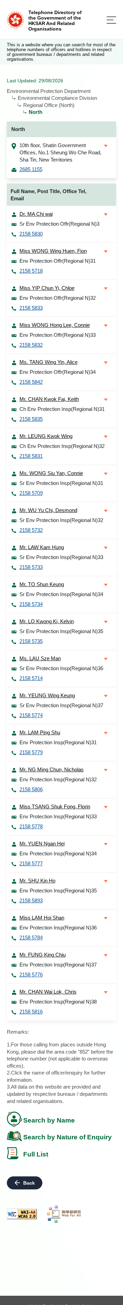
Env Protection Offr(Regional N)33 (57, 335)
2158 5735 (31, 641)
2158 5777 (31, 863)
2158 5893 (31, 900)
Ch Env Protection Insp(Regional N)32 (62, 446)
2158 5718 (31, 271)
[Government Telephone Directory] (15, 19)
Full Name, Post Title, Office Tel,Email (48, 194)
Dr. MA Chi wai (36, 214)
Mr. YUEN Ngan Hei (42, 843)
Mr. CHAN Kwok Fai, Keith (49, 399)
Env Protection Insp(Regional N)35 (58, 890)
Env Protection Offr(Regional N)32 (57, 298)
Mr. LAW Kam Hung (41, 547)
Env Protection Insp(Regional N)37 (58, 965)
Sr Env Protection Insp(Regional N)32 (61, 520)
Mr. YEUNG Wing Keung (47, 695)
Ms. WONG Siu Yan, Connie (51, 473)
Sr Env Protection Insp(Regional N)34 (61, 594)
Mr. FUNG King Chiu (42, 955)
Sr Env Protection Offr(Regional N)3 (59, 224)
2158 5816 (31, 1012)
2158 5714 (31, 678)
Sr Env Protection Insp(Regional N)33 (61, 557)
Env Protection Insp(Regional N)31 (58, 742)
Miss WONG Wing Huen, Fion (53, 251)
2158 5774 (31, 715)
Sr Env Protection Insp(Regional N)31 (61, 483)
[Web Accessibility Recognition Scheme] (64, 1214)
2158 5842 (31, 382)
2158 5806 (31, 789)
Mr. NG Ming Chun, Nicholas (51, 769)
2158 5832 (31, 345)
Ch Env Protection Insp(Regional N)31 (62, 409)
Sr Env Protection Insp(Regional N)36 (61, 668)
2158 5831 (31, 456)
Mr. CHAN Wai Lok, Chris (48, 992)
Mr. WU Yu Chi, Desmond (48, 510)
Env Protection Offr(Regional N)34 (57, 372)
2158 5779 (31, 752)
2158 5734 (31, 604)
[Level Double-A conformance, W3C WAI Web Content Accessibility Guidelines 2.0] (22, 1214)
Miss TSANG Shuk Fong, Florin (54, 806)
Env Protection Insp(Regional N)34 (58, 853)
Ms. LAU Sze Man (40, 658)
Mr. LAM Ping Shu (39, 732)
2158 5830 (31, 234)
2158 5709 (31, 493)
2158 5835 (31, 419)
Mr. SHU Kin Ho (37, 880)
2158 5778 (31, 826)
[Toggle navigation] (111, 20)
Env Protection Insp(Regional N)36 (58, 927)
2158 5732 (31, 530)
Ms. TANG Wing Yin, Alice (48, 362)
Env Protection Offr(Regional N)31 (57, 261)
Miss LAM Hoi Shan (41, 918)
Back (29, 1183)
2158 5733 (31, 567)
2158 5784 (31, 937)
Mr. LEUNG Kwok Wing (45, 436)
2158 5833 (31, 308)
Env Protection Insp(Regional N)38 (58, 1002)
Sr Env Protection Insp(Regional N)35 (61, 631)
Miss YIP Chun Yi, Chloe (46, 288)
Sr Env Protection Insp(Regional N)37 (61, 705)
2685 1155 (30, 169)
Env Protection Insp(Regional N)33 (58, 816)
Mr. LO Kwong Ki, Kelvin (46, 621)
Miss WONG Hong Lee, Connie (54, 325)
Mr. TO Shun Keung (41, 584)
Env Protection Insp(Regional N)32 (58, 779)
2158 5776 (31, 974)
